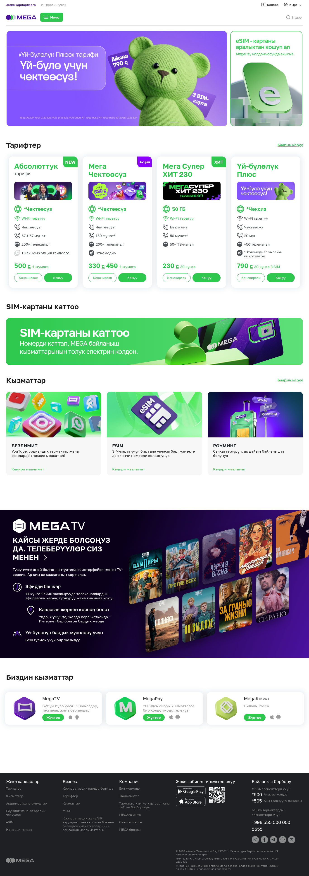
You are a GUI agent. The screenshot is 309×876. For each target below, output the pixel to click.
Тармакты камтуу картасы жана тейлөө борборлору (144, 805)
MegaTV (51, 698)
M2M (66, 811)
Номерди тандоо (19, 829)
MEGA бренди (130, 829)
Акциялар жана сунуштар (26, 803)
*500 (257, 794)
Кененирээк (28, 278)
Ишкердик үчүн (53, 5)
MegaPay (153, 698)
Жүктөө (53, 717)
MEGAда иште (130, 815)
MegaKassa (256, 698)
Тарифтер (13, 788)
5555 (257, 829)
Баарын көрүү (290, 145)
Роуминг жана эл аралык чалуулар (25, 813)
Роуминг (224, 445)
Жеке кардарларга (21, 5)
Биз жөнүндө (129, 788)
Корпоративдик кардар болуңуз (88, 788)
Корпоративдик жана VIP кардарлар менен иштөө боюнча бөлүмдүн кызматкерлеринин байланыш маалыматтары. (88, 824)
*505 (257, 800)
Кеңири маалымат (28, 469)
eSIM (118, 445)
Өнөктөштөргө (130, 822)
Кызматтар (14, 796)
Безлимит (25, 445)
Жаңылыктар (129, 796)
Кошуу (58, 278)
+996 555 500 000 (271, 822)
